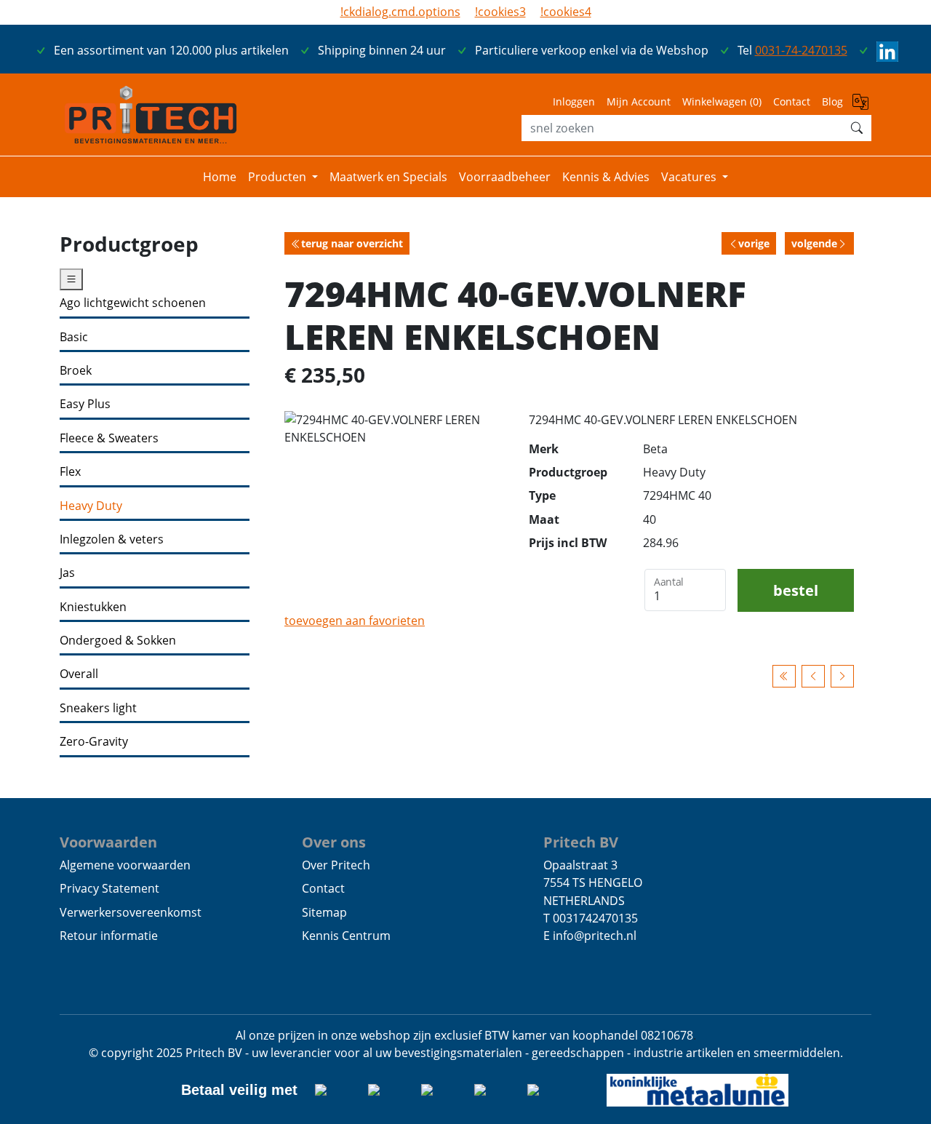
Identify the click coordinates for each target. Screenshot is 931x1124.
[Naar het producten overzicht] (784, 676)
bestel (795, 590)
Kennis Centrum (346, 936)
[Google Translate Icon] (861, 105)
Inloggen (574, 101)
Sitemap (324, 912)
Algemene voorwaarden (125, 865)
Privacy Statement (109, 888)
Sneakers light (98, 708)
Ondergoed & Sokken (118, 640)
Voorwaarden (108, 842)
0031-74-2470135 (801, 50)
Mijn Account (639, 101)
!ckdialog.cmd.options (400, 12)
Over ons (334, 842)
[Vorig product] (813, 676)
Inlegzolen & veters (112, 539)
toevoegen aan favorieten (354, 621)
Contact (791, 101)
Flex (70, 472)
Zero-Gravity (94, 742)
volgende (814, 243)
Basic (74, 337)
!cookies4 (565, 12)
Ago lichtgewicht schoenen (133, 303)
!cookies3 (500, 12)
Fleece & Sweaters (109, 438)
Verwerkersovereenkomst (130, 912)
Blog (832, 101)
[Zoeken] (856, 128)
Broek (76, 371)
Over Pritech (336, 865)
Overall (79, 674)
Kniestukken (93, 607)
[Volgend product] (842, 676)
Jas (67, 573)
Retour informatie (109, 936)
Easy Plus (85, 404)
